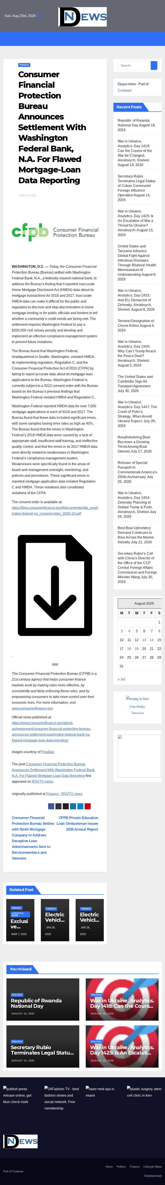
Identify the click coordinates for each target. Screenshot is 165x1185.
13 (144, 640)
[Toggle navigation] (86, 38)
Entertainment (153, 1175)
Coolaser (125, 90)
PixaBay (47, 752)
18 (129, 649)
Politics (17, 995)
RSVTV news (42, 781)
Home (109, 1166)
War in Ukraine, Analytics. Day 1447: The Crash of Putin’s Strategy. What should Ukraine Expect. (137, 411)
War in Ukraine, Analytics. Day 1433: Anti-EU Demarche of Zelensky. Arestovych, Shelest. (135, 300)
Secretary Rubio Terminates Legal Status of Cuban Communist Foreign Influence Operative (137, 185)
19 (137, 649)
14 (152, 640)
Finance (24, 65)
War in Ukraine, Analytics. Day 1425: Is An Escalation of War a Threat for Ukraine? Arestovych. (136, 220)
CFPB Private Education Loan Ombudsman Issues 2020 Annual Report (77, 823)
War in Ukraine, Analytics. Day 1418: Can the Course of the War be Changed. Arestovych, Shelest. (135, 150)
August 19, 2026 (23, 1013)
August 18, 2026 (102, 1013)
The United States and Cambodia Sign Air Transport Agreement (135, 381)
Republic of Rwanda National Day (36, 1003)
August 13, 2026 (102, 1060)
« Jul (121, 679)
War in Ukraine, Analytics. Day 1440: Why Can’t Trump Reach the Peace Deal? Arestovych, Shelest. (137, 351)
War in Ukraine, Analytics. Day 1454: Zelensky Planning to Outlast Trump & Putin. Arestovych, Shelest (135, 502)
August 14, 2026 (23, 1060)
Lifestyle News (18, 914)
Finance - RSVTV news (64, 794)
